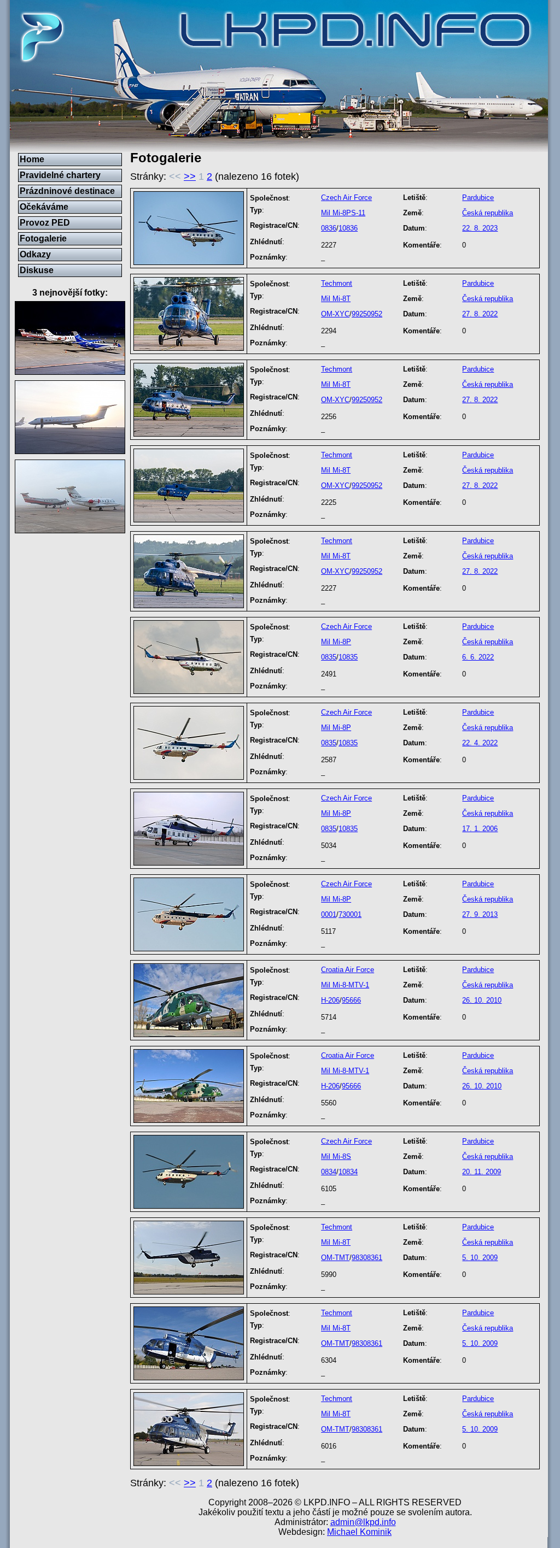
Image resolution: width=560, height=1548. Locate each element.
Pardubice (478, 197)
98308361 (367, 1257)
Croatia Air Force (347, 970)
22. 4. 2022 (480, 743)
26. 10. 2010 (481, 1000)
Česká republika (487, 213)
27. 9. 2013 (480, 914)
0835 (328, 657)
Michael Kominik (359, 1532)
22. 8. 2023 (480, 228)
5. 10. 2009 (480, 1257)
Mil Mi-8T (336, 299)
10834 (348, 1172)
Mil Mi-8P (336, 642)
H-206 (330, 1000)
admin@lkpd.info (363, 1522)
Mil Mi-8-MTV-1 (345, 985)
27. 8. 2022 (480, 314)
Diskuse (37, 270)
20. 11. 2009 (481, 1172)
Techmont (336, 283)
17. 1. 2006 (480, 829)
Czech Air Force (346, 197)
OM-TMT (335, 1257)
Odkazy (35, 254)
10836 (348, 228)
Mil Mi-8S (336, 1156)
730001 (350, 914)
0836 (328, 228)
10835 (348, 657)
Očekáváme (44, 206)
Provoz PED (45, 222)
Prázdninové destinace (67, 191)
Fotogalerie (43, 238)
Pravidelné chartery (60, 175)
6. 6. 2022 (478, 657)
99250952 (367, 314)
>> (190, 176)
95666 (351, 1000)
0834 (328, 1172)
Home (32, 159)
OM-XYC (335, 314)
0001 (328, 914)
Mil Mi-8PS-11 (343, 213)
